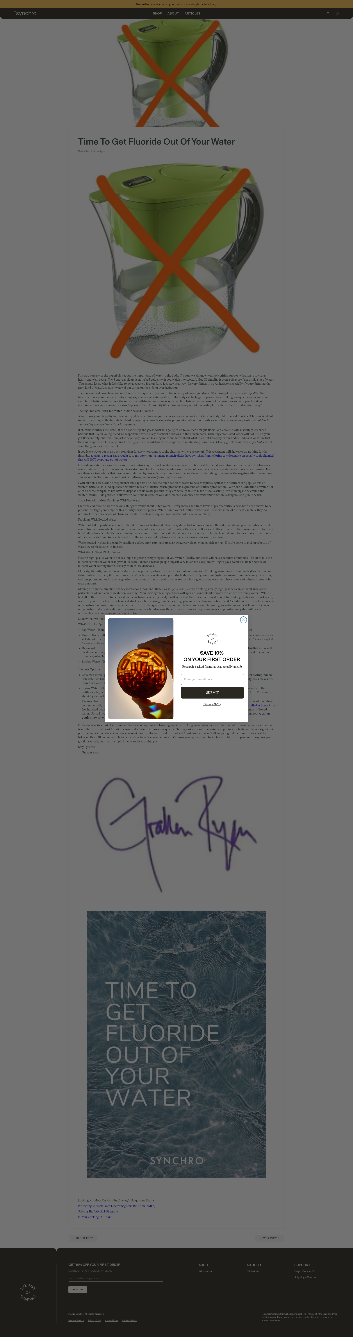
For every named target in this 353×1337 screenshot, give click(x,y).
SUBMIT (212, 692)
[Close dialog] (243, 620)
